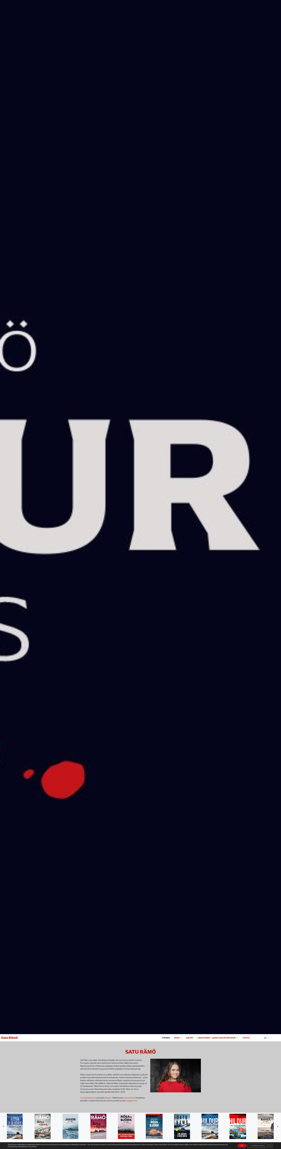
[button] (3, 1126)
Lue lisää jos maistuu (257, 1145)
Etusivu (166, 1037)
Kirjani (189, 1037)
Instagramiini (131, 1100)
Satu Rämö (9, 1037)
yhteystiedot (128, 1097)
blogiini (108, 1097)
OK (242, 1145)
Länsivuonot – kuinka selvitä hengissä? (216, 1037)
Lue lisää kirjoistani (88, 1097)
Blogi (177, 1037)
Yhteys (246, 1037)
